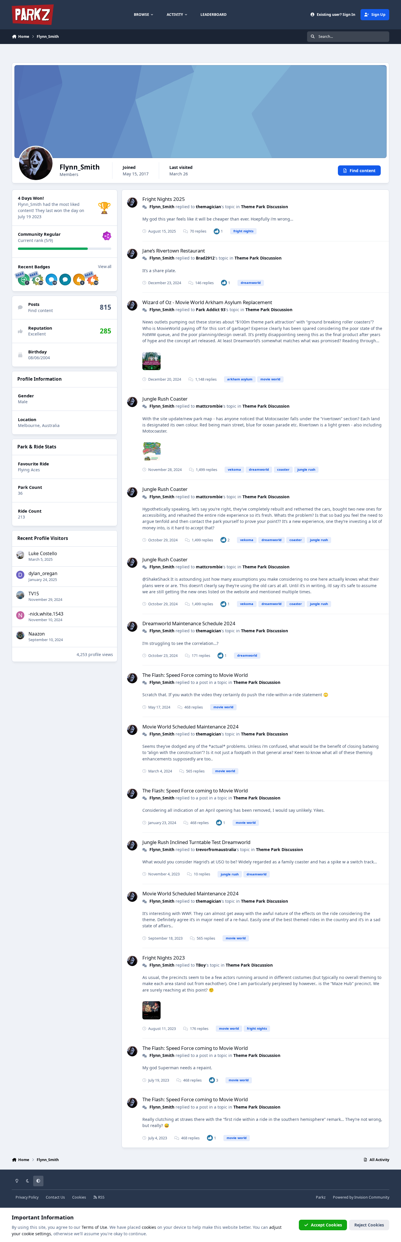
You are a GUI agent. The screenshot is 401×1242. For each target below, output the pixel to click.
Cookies (79, 1197)
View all (104, 266)
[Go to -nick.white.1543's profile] (20, 615)
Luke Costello (42, 553)
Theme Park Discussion (264, 206)
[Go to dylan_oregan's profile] (20, 575)
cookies (149, 1227)
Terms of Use (94, 1227)
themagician (208, 206)
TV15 (33, 594)
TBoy (201, 965)
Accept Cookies (326, 1225)
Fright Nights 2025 (163, 199)
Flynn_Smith (161, 206)
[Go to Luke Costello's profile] (20, 555)
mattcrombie (209, 406)
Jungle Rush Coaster (165, 398)
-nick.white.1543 (45, 614)
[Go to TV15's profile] (20, 595)
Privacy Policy (27, 1197)
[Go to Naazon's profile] (20, 635)
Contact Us (55, 1197)
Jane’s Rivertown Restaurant (173, 250)
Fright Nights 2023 (163, 957)
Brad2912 (205, 258)
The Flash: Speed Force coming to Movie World (195, 675)
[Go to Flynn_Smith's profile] (132, 202)
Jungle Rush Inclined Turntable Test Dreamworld (196, 842)
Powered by (361, 1197)
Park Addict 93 (210, 309)
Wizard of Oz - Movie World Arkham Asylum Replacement (207, 302)
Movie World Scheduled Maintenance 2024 (190, 726)
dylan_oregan (43, 573)
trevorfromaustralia (216, 849)
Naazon (36, 634)
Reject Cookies (369, 1225)
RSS (101, 1197)
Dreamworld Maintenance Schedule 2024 (188, 623)
